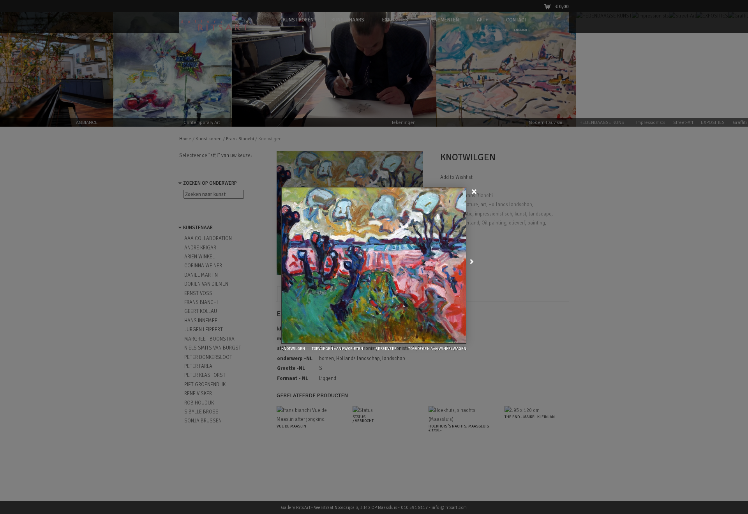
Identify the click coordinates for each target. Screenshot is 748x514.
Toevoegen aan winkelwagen (437, 348)
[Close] (475, 191)
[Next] (471, 262)
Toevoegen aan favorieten (337, 348)
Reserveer (386, 348)
